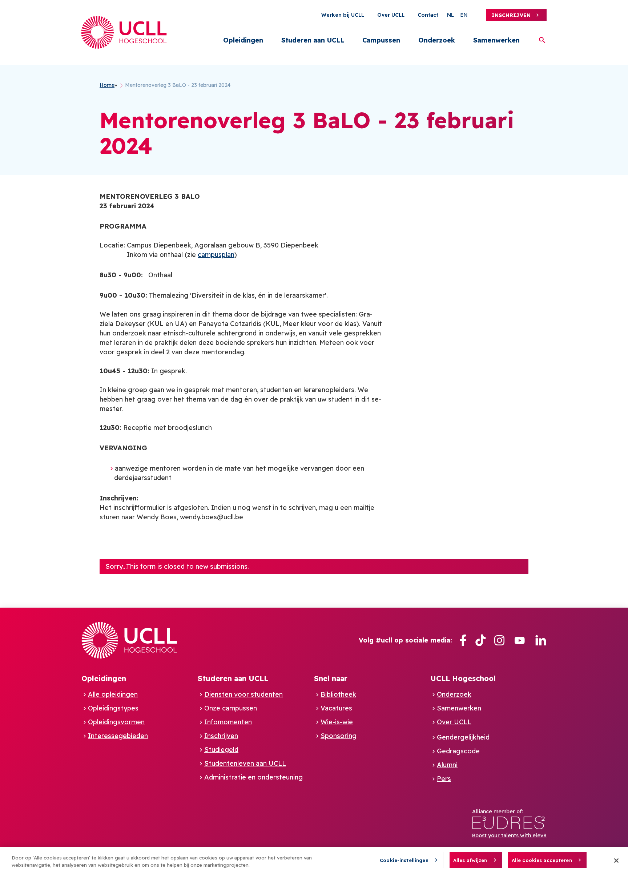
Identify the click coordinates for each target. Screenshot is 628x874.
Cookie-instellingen (404, 860)
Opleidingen (243, 40)
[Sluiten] (616, 861)
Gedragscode (458, 751)
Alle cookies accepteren (542, 860)
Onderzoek (436, 40)
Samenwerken (496, 40)
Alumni (447, 765)
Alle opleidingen (113, 694)
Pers (444, 778)
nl (450, 15)
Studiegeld (221, 749)
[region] (314, 860)
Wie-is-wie (337, 722)
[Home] (124, 32)
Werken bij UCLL (342, 15)
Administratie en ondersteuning (253, 777)
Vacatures (336, 708)
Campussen (381, 40)
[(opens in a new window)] (463, 641)
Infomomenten (228, 722)
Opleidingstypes (113, 708)
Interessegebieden (118, 736)
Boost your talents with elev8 (509, 835)
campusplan (216, 254)
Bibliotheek (338, 694)
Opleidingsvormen (116, 722)
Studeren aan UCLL (312, 40)
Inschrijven (511, 15)
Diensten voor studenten (243, 694)
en (464, 15)
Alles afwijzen (470, 860)
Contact (428, 15)
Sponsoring (339, 736)
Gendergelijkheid (463, 737)
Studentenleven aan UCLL (245, 763)
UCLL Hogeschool (463, 678)
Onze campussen (230, 708)
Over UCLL (390, 15)
